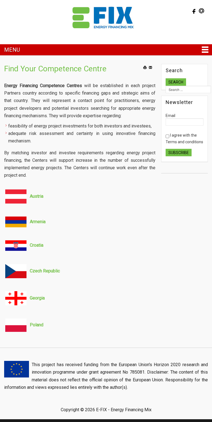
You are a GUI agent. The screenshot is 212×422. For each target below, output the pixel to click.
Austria (36, 196)
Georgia (37, 298)
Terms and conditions (184, 142)
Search (175, 82)
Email (154, 73)
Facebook (193, 10)
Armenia (38, 221)
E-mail (201, 10)
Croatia (36, 245)
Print (147, 73)
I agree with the (184, 138)
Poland (36, 324)
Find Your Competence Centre (55, 68)
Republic (51, 270)
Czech (36, 270)
